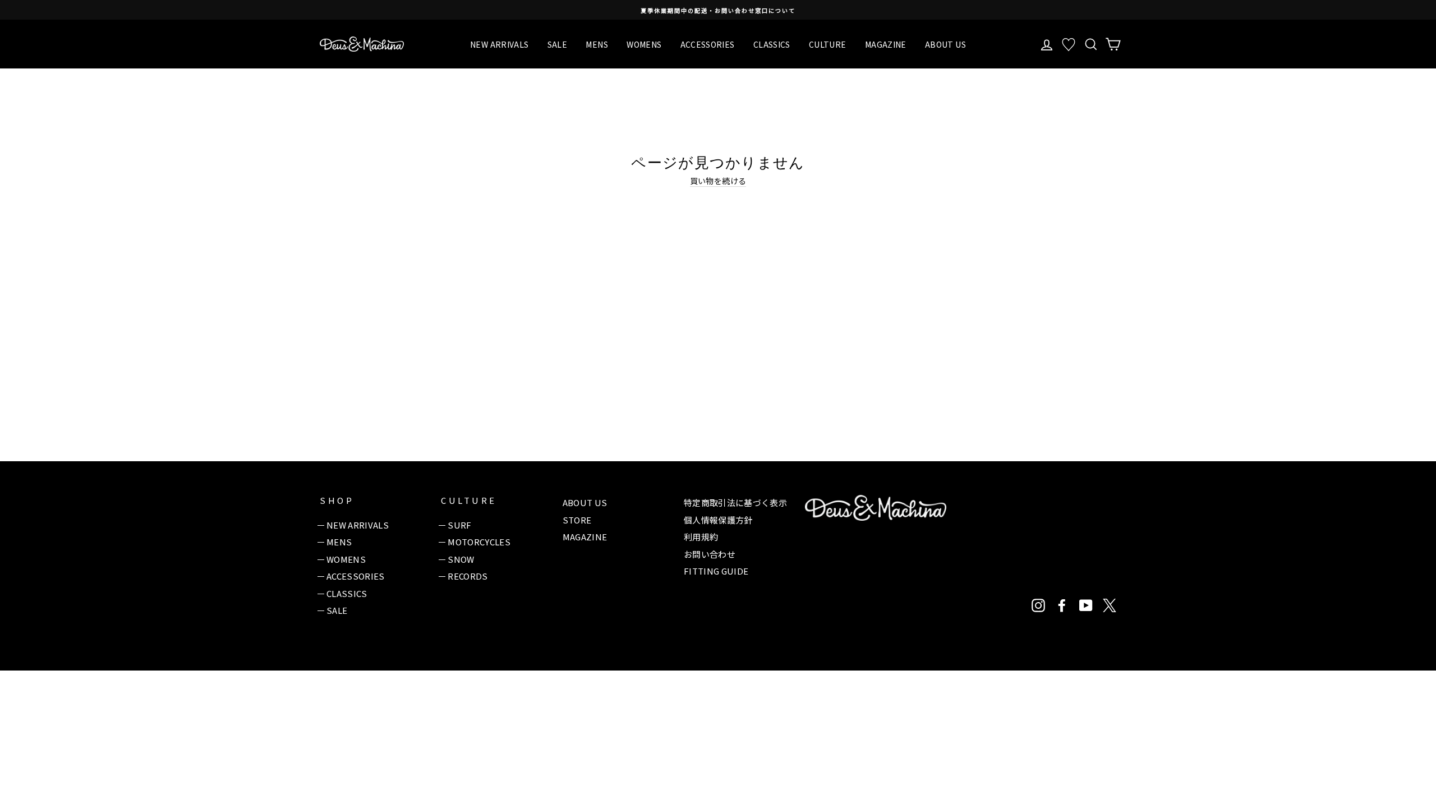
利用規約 (701, 537)
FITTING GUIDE (716, 571)
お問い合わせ (709, 554)
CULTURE (827, 44)
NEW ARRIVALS (499, 44)
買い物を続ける (718, 181)
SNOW (461, 559)
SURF (459, 525)
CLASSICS (771, 44)
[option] (718, 10)
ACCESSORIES (707, 44)
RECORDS (467, 576)
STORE (577, 520)
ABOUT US (945, 44)
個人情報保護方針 (718, 520)
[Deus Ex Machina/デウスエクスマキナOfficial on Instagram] (1038, 605)
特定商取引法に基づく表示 (735, 502)
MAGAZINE (885, 44)
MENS (596, 44)
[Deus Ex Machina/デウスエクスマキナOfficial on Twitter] (1109, 605)
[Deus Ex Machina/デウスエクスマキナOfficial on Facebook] (1062, 605)
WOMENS (644, 44)
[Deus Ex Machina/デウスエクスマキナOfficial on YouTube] (1086, 605)
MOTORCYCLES (479, 542)
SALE (557, 44)
